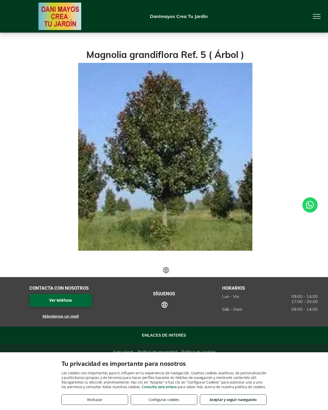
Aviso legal (122, 351)
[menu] (316, 16)
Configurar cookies (164, 399)
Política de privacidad (157, 351)
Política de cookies (198, 351)
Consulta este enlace (159, 386)
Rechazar (94, 399)
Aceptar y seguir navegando (233, 399)
